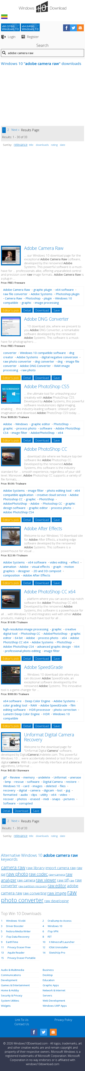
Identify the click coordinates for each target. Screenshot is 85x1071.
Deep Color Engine (37, 701)
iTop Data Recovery (17, 936)
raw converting (34, 893)
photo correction (65, 710)
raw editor (57, 885)
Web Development (54, 1000)
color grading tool (15, 705)
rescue (19, 782)
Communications (11, 975)
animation (9, 567)
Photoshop (33, 298)
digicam (49, 790)
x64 (60, 433)
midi (46, 799)
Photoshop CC (52, 503)
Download (42, 310)
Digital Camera (53, 782)
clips (34, 795)
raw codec (38, 874)
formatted (10, 795)
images (37, 786)
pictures (69, 799)
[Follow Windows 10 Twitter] (73, 27)
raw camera (26, 880)
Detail (27, 310)
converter (10, 353)
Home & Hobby (10, 990)
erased (35, 799)
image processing (47, 303)
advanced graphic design (54, 646)
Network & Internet (54, 990)
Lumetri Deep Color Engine (21, 714)
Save (56, 310)
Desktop (48, 975)
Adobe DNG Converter (46, 319)
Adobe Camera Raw (43, 248)
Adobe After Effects (43, 528)
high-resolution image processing (25, 629)
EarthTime (12, 942)
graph (57, 567)
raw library (35, 867)
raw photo (29, 370)
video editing (58, 562)
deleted (51, 786)
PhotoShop (61, 424)
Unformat (60, 777)
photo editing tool (59, 490)
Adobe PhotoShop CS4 (18, 512)
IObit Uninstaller (58, 947)
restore (71, 782)
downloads (42, 145)
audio (24, 795)
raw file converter (15, 294)
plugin (48, 298)
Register (33, 36)
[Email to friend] (80, 27)
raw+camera (57, 874)
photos (22, 799)
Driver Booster (15, 926)
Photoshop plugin (67, 294)
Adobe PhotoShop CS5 (46, 386)
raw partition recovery (32, 886)
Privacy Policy (63, 1020)
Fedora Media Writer (18, 931)
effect (75, 562)
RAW (33, 705)
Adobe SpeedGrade (43, 667)
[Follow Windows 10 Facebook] (66, 27)
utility (44, 795)
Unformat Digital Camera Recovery (49, 737)
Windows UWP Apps (55, 1005)
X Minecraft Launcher (62, 942)
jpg (68, 790)
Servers (47, 995)
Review (15, 777)
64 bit (19, 638)
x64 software (64, 290)
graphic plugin (42, 290)
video (63, 795)
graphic (26, 303)
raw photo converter (17, 361)
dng (60, 361)
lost (59, 790)
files (63, 786)
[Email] (53, 1032)
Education (49, 980)
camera (35, 790)
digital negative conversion (60, 357)
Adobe (7, 424)
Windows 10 (11, 786)
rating (54, 145)
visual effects (41, 567)
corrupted (26, 803)
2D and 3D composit (47, 571)
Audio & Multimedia (12, 970)
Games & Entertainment (15, 985)
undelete (44, 777)
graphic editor (40, 424)
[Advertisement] (30, 98)
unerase (75, 777)
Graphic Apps (51, 985)
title (31, 145)
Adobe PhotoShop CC (45, 449)
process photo (26, 428)
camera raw (13, 867)
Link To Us (21, 1020)
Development (9, 980)
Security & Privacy (11, 995)
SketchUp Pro (57, 952)
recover (8, 799)
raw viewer (46, 880)
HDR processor (39, 710)
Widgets (6, 1005)
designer (24, 571)
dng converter (44, 361)
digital (23, 790)
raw (71, 880)
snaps (56, 799)
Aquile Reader (16, 952)
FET (50, 936)
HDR (46, 714)
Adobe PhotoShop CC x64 (50, 591)
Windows (21, 424)
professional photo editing (23, 651)
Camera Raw (13, 298)
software (46, 428)
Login (11, 36)
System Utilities (10, 1000)
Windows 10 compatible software (43, 353)
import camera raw (60, 867)
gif (5, 777)
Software (9, 803)
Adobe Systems (41, 294)
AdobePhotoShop (43, 433)
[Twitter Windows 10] (43, 1032)
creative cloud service (51, 495)
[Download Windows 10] (42, 6)
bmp (8, 782)
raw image (56, 893)
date (62, 145)
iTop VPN (53, 931)
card (26, 786)
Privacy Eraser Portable (22, 958)
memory (29, 777)
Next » (15, 130)
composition (11, 575)
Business (48, 970)
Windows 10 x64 (15, 920)
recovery (9, 790)
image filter (19, 433)
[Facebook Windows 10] (34, 1032)
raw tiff (63, 880)
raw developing (56, 900)
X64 (76, 646)
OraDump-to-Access (60, 920)
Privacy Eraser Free (19, 947)
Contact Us (21, 1024)
